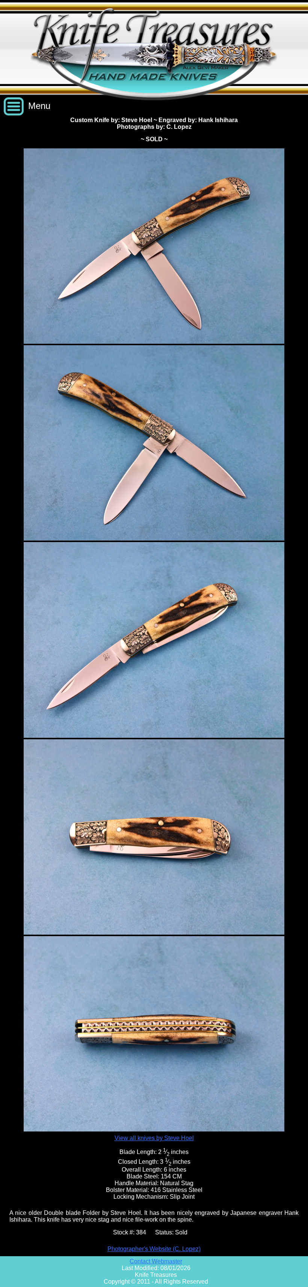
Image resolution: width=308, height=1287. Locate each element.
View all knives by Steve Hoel (154, 1138)
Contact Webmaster (156, 1261)
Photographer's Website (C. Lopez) (154, 1249)
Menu (39, 106)
